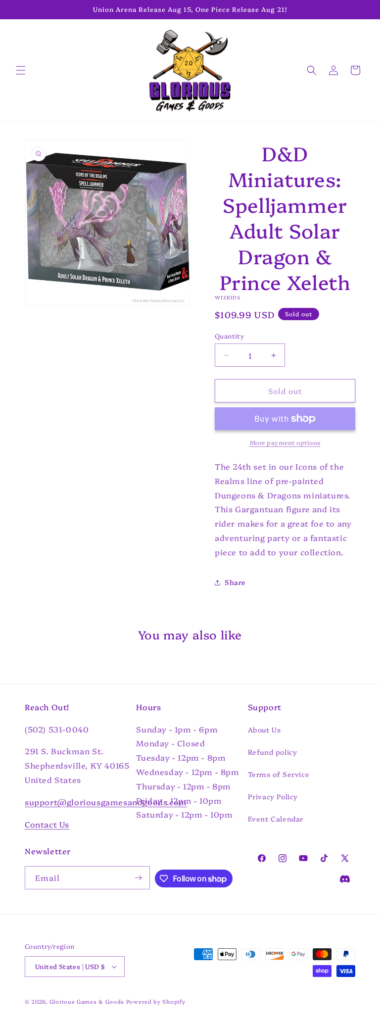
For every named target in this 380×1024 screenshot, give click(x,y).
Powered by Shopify (156, 1001)
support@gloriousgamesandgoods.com (106, 801)
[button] (21, 70)
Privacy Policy (273, 796)
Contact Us (47, 824)
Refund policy (272, 752)
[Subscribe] (138, 877)
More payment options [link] (285, 442)
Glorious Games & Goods (86, 1001)
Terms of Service (279, 774)
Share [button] (235, 582)
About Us (264, 729)
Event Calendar (275, 819)
